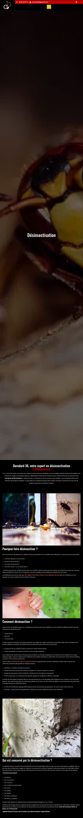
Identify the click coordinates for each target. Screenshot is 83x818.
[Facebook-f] (76, 2)
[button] (49, 7)
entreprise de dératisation (13, 478)
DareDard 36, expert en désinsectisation (24, 661)
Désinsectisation (41, 235)
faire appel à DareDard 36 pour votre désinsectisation (42, 575)
